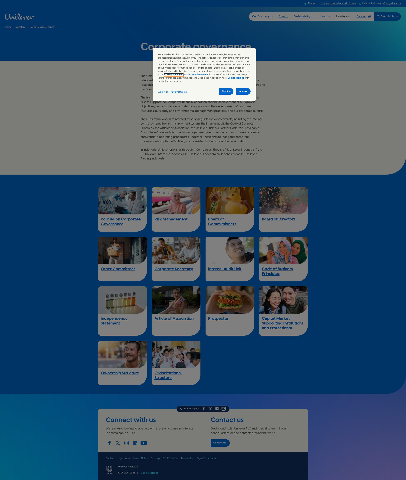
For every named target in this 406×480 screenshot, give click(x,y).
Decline (226, 91)
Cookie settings (236, 78)
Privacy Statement (198, 75)
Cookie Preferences (172, 92)
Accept (243, 91)
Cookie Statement (173, 75)
